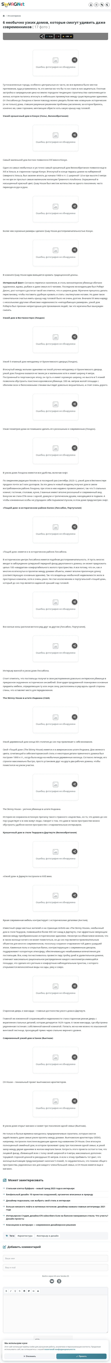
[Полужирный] (6, 1291)
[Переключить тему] (107, 5)
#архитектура (25, 1235)
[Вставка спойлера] (38, 1291)
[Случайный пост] (102, 5)
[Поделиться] (42, 36)
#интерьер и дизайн (48, 1235)
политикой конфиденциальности (59, 1349)
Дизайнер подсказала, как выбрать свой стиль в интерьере (38, 1200)
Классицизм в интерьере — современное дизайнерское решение (41, 1224)
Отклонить (31, 1356)
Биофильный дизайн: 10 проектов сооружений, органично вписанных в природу (49, 1194)
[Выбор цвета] (29, 1291)
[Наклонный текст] (10, 1291)
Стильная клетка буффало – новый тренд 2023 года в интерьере (40, 1188)
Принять (83, 1356)
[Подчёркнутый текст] (15, 1291)
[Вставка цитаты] (33, 1291)
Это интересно (14, 16)
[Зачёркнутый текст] (19, 1291)
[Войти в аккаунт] (91, 5)
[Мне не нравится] (71, 36)
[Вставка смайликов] (24, 1291)
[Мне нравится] (63, 36)
